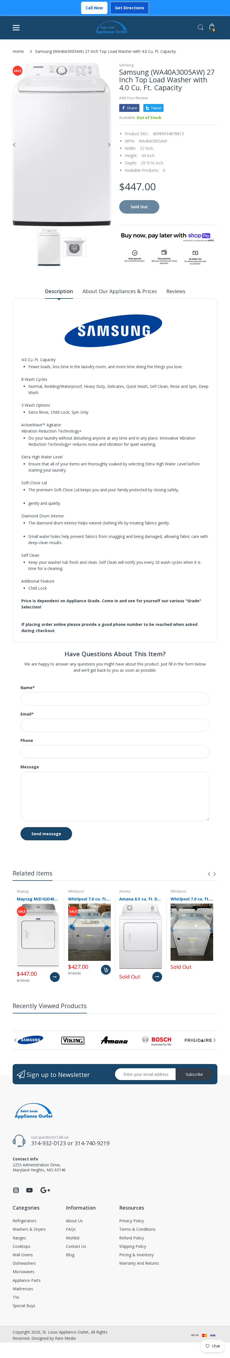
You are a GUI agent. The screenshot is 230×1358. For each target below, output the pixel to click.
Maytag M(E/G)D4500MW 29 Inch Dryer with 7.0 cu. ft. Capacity (38, 899)
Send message (46, 833)
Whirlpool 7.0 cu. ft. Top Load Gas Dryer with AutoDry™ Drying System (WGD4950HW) (192, 899)
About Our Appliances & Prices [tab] (119, 291)
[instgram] (16, 1192)
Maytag (22, 891)
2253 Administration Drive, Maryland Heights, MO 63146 (39, 1167)
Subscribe (194, 1074)
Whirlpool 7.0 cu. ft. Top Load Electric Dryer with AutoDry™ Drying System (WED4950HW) (89, 899)
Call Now (94, 7)
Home (18, 51)
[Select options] (55, 977)
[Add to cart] (106, 970)
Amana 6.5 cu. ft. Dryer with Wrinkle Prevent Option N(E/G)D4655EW (140, 899)
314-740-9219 (92, 1143)
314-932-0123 (48, 1143)
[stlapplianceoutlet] (111, 28)
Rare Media (65, 1338)
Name (27, 687)
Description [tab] (59, 291)
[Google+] (45, 1189)
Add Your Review (133, 97)
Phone (26, 740)
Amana (124, 891)
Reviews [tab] (175, 291)
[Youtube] (29, 1192)
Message (29, 766)
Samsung (126, 65)
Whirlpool (76, 891)
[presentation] (209, 874)
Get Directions (129, 7)
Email (27, 714)
